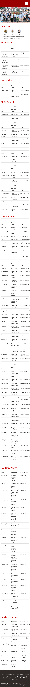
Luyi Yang (20, 36)
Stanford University (13, 676)
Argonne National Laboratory (8, 674)
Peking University (23, 676)
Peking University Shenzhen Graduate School (12, 678)
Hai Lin (13, 36)
